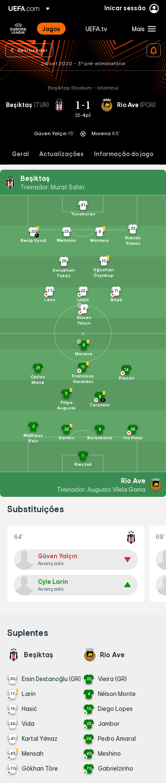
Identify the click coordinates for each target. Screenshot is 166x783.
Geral (20, 154)
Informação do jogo (123, 154)
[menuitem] (57, 28)
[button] (141, 28)
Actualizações (61, 154)
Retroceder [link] (32, 50)
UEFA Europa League (18, 28)
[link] (51, 28)
